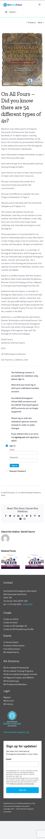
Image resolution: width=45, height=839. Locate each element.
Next (40, 22)
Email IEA (28, 604)
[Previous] (3, 561)
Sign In (14, 465)
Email (8, 759)
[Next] (42, 561)
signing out (20, 437)
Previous (32, 22)
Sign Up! (22, 790)
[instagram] (36, 818)
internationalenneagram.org (16, 732)
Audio (3, 495)
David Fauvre (8, 493)
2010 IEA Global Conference (31, 493)
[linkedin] (41, 818)
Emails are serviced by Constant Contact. (22, 783)
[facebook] (28, 818)
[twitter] (32, 818)
